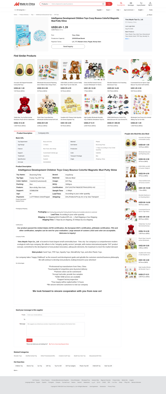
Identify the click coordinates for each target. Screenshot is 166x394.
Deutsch (79, 382)
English (38, 382)
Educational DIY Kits (95, 356)
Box (97, 156)
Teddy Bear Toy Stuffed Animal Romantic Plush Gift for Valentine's (144, 225)
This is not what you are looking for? (37, 344)
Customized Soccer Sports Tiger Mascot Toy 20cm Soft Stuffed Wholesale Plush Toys (145, 210)
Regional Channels (106, 380)
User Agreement (94, 386)
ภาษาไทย (114, 382)
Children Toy (19, 366)
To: (24, 319)
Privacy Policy (111, 386)
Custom (45, 159)
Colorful (98, 153)
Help (118, 10)
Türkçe (120, 382)
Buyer (108, 10)
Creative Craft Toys (64, 356)
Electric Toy (30, 366)
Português (51, 382)
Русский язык (65, 382)
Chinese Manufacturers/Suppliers (60, 380)
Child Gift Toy (96, 366)
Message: (22, 324)
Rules (151, 10)
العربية (93, 382)
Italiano (73, 382)
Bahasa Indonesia (136, 382)
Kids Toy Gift (108, 366)
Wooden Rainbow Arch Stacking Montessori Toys (144, 196)
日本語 (104, 382)
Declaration (103, 386)
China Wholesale (75, 380)
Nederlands (87, 382)
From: (23, 315)
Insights (131, 380)
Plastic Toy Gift (84, 366)
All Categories (20, 10)
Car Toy (39, 366)
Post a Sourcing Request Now (59, 344)
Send (29, 340)
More (126, 39)
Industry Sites (95, 380)
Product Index (116, 380)
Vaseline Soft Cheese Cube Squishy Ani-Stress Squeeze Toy (144, 254)
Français (58, 382)
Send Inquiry (68, 46)
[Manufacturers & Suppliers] (24, 4)
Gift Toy (48, 366)
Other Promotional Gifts (48, 356)
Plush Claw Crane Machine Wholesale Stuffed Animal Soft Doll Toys (145, 239)
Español (44, 382)
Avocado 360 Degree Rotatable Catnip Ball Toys (144, 138)
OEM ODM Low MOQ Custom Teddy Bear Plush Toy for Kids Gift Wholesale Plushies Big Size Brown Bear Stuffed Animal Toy (145, 167)
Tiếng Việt (127, 382)
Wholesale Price (86, 380)
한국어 (98, 382)
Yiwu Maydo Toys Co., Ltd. (134, 19)
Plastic (98, 141)
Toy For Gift (58, 366)
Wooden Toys (18, 356)
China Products (45, 380)
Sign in (150, 5)
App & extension (129, 10)
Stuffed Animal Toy (31, 356)
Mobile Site (124, 380)
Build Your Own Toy (79, 356)
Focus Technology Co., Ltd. (70, 386)
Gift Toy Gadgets (71, 366)
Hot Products (35, 380)
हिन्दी (109, 382)
